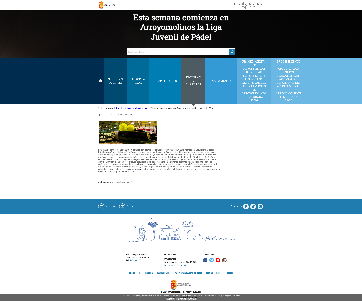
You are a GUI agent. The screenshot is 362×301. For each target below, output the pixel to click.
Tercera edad (138, 80)
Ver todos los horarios (175, 265)
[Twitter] (253, 206)
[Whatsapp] (260, 206)
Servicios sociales (115, 80)
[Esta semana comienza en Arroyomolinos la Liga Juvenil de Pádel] (128, 132)
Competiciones (165, 81)
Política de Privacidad (186, 299)
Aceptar (170, 299)
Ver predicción (255, 6)
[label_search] (232, 51)
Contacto (228, 272)
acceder (140, 169)
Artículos (145, 108)
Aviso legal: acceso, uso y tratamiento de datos (179, 272)
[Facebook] (246, 206)
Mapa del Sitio (213, 272)
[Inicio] (106, 5)
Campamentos (221, 81)
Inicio (100, 81)
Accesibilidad (146, 272)
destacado (116, 182)
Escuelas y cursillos (193, 80)
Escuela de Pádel (127, 182)
